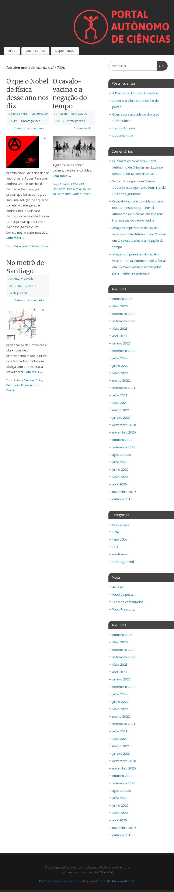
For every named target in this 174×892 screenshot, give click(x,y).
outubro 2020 (122, 440)
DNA (115, 532)
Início (11, 51)
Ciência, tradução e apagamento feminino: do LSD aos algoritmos (139, 187)
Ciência (64, 184)
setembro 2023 (123, 321)
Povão (10, 390)
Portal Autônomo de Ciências (59, 881)
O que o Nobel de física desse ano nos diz (27, 93)
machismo (119, 554)
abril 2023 (119, 336)
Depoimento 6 (122, 135)
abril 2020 (119, 484)
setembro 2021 (123, 388)
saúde (87, 189)
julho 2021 (120, 395)
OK (160, 66)
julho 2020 (120, 462)
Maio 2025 (120, 306)
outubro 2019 (122, 499)
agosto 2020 (121, 454)
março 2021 (121, 410)
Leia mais (15, 238)
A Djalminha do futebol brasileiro (135, 93)
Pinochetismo (30, 385)
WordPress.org (123, 609)
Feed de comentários (127, 602)
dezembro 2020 (124, 425)
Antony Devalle (23, 278)
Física (17, 246)
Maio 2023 (120, 328)
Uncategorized (31, 121)
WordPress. (127, 881)
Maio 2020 (120, 477)
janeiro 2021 (121, 417)
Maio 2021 (120, 402)
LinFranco (59, 189)
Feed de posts (123, 594)
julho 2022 (120, 358)
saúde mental (62, 194)
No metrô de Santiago (25, 267)
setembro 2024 (123, 313)
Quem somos (35, 51)
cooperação (120, 524)
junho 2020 (120, 469)
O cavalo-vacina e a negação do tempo (70, 93)
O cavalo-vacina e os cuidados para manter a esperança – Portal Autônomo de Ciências (137, 207)
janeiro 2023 (121, 343)
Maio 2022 (120, 373)
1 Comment (82, 128)
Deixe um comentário (29, 128)
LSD (115, 547)
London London (123, 128)
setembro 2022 (123, 350)
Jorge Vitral (20, 114)
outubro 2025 (122, 299)
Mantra (111, 881)
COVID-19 (77, 184)
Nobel (45, 246)
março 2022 (121, 380)
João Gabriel (30, 246)
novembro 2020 (124, 432)
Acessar (118, 587)
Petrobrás (13, 385)
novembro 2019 (124, 491)
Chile (39, 380)
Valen (63, 114)
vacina (77, 194)
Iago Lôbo (119, 539)
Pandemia (74, 189)
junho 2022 (120, 365)
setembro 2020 (123, 447)
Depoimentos (64, 51)
